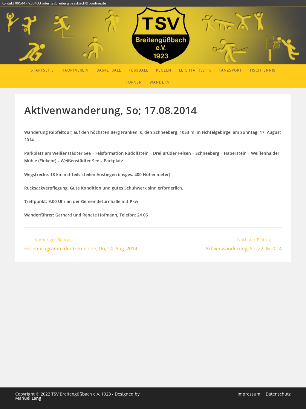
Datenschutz (278, 394)
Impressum (249, 394)
